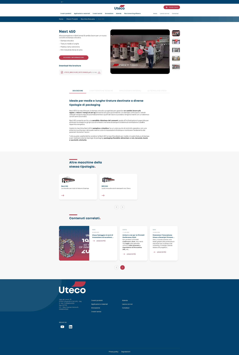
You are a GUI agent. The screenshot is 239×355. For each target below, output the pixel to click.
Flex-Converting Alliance (132, 13)
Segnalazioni (125, 352)
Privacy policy (113, 352)
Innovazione (109, 13)
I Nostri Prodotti (72, 19)
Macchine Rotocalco (88, 19)
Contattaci (175, 13)
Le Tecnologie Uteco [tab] (157, 91)
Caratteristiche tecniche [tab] (101, 91)
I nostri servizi (97, 13)
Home (61, 19)
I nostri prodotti (65, 13)
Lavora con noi (164, 13)
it (61, 2)
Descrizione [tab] (78, 91)
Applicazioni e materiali (82, 13)
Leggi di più (101, 241)
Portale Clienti (173, 7)
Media (155, 13)
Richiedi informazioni (73, 57)
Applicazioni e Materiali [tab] (130, 91)
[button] (116, 207)
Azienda (118, 13)
